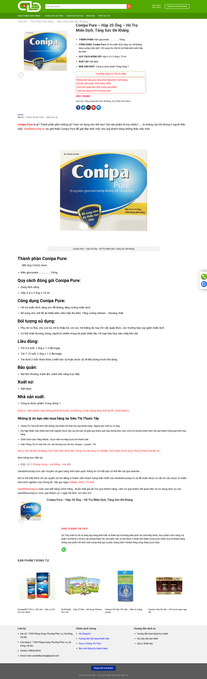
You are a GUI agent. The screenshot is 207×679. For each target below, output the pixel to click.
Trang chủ (22, 21)
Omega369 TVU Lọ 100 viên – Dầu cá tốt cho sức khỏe (36, 610)
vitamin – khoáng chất (110, 313)
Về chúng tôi (85, 633)
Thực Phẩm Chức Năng (29, 16)
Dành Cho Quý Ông (54, 16)
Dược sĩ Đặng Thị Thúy (90, 643)
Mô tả (21, 117)
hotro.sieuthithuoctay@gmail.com (43, 655)
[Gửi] (129, 6)
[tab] (21, 117)
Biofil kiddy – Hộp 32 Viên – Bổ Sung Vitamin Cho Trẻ (81, 610)
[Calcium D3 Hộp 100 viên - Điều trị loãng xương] (125, 586)
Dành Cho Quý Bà (74, 16)
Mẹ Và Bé (90, 16)
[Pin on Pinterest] (93, 107)
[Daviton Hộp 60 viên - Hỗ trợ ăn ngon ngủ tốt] (169, 586)
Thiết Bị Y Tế (104, 16)
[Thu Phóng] (21, 75)
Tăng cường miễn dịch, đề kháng (72, 21)
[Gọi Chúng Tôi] (63, 549)
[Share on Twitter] (83, 107)
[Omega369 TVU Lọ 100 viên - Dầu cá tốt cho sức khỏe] (38, 586)
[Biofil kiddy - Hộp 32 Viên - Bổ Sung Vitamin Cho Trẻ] (81, 586)
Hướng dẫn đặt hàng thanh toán (94, 638)
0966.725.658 (86, 482)
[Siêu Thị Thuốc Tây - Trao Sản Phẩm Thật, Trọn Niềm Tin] (29, 6)
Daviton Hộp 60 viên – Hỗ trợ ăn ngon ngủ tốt (168, 610)
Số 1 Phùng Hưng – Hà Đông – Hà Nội (49, 464)
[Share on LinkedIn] (98, 107)
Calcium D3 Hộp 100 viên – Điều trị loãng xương (123, 610)
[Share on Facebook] (78, 107)
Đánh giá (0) (52, 117)
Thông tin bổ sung (34, 117)
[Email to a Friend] (88, 107)
